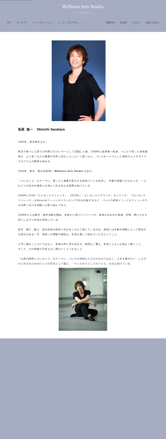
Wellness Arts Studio (83, 6)
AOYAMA (83, 12)
